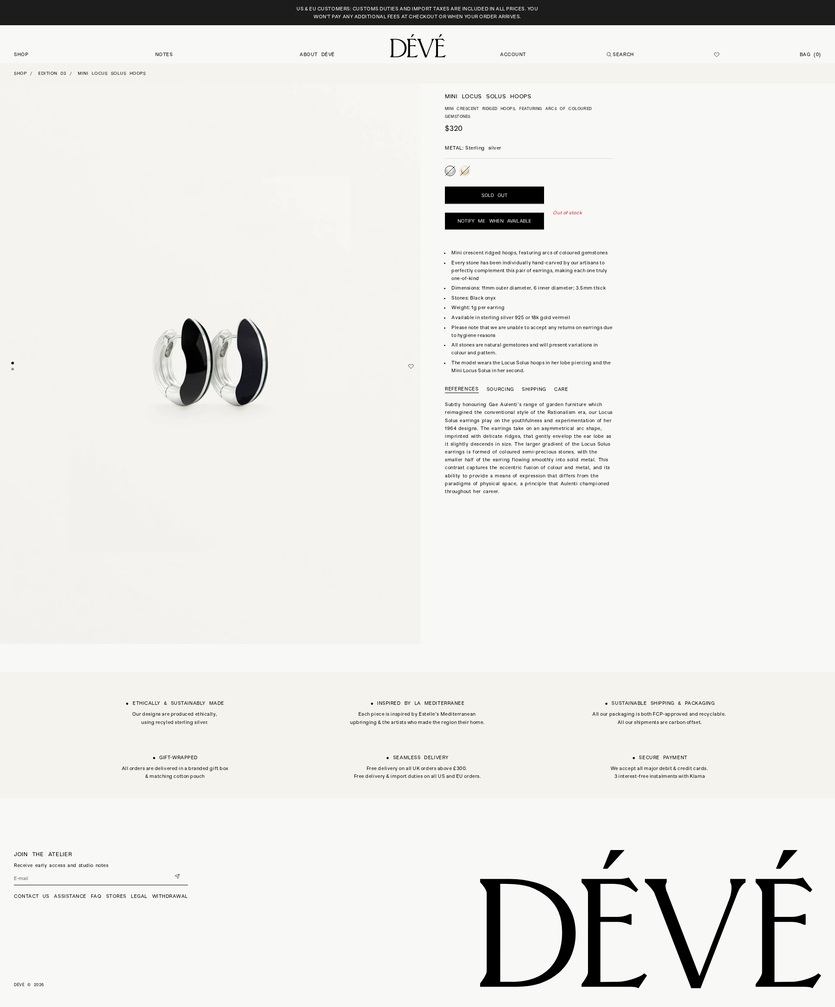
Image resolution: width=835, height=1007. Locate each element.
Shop (20, 73)
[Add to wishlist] (411, 366)
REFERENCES (462, 388)
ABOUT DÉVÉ (317, 54)
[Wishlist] (716, 54)
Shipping (534, 388)
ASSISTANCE (70, 896)
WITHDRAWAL (170, 896)
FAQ (96, 896)
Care (561, 388)
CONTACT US (32, 896)
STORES (116, 896)
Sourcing (500, 388)
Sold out (494, 195)
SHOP (21, 54)
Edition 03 (52, 73)
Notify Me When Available (495, 221)
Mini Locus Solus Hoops (112, 73)
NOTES (164, 54)
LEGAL (139, 896)
